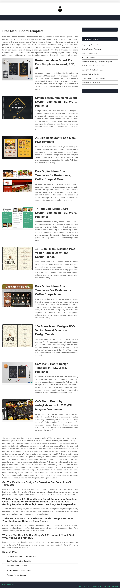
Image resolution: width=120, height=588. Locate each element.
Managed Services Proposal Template (21, 556)
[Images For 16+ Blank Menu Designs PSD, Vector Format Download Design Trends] (17, 258)
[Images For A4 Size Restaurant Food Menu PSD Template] (17, 147)
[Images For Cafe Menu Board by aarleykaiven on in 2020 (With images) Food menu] (17, 410)
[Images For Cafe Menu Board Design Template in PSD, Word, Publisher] (17, 373)
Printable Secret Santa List (91, 82)
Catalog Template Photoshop (91, 49)
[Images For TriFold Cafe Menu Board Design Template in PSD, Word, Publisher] (17, 218)
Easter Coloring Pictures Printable (93, 78)
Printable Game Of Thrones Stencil (93, 66)
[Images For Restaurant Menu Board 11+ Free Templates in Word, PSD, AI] (17, 69)
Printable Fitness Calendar (16, 575)
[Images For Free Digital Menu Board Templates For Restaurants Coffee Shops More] (17, 295)
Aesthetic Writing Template (91, 74)
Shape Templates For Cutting (91, 45)
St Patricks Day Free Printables (18, 570)
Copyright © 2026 (8, 585)
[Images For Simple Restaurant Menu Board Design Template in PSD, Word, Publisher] (17, 107)
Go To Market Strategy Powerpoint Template (97, 61)
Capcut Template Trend (89, 53)
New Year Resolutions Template (18, 561)
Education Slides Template (16, 566)
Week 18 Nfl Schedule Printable (92, 70)
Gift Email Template (88, 57)
